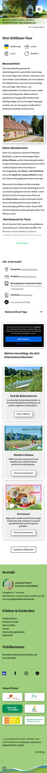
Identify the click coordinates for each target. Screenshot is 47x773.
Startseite (6, 20)
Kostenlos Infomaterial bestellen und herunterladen (19, 656)
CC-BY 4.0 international (36, 390)
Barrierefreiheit (9, 745)
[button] (4, 768)
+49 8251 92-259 (37, 596)
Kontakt (20, 745)
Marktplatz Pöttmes (29, 269)
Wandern (30, 20)
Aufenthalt (7, 635)
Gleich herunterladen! (23, 473)
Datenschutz (35, 742)
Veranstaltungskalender (13, 632)
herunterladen (26, 295)
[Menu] (39, 9)
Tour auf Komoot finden (20, 302)
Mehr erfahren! (23, 414)
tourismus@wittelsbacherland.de (18, 599)
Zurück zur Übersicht (23, 549)
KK (43, 752)
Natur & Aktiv (18, 20)
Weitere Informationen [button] (23, 344)
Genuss (5, 628)
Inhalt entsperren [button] (23, 339)
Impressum (24, 742)
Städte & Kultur (9, 618)
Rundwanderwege (10, 23)
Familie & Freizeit (10, 622)
